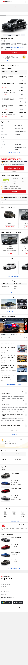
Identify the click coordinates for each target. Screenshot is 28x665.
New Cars (5, 572)
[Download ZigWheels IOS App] (18, 602)
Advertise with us (5, 584)
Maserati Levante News (15, 384)
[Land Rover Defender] (9, 215)
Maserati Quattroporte (16, 495)
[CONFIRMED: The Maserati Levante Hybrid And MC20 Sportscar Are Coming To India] (22, 368)
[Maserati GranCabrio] (5, 483)
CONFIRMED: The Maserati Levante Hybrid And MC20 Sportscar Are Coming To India (8, 367)
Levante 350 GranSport (7, 76)
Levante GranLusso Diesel (8, 98)
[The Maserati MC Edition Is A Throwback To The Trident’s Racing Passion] (22, 358)
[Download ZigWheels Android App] (6, 602)
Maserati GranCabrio (15, 480)
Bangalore (4, 459)
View (19, 35)
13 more (24, 307)
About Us (3, 581)
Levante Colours (16, 276)
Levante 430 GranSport (7, 105)
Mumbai (3, 462)
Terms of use (4, 589)
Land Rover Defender (9, 222)
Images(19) (13, 35)
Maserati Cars (10, 572)
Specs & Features (16, 152)
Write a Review (7, 40)
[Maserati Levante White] (9, 266)
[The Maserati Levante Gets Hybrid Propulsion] (22, 378)
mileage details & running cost (15, 292)
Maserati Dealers (15, 521)
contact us (4, 586)
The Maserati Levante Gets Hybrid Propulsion (7, 376)
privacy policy (5, 591)
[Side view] (19, 300)
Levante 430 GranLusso (7, 112)
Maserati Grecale (15, 473)
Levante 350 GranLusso (7, 90)
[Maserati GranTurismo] (5, 490)
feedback (3, 594)
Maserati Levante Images (15, 311)
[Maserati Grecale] (5, 475)
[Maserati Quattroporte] (5, 498)
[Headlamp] (19, 307)
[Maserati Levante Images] (14, 24)
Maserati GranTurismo (16, 488)
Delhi (3, 457)
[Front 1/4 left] (8, 304)
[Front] (19, 304)
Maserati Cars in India (15, 568)
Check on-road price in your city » (17, 47)
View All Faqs (14, 434)
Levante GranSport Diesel (8, 83)
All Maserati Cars (14, 504)
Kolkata (14, 516)
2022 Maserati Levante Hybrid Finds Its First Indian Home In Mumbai (8, 347)
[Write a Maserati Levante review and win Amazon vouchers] (14, 164)
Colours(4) (7, 35)
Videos (23, 35)
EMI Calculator (7, 441)
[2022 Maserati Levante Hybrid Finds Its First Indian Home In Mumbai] (22, 349)
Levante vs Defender (10, 226)
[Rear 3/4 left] (24, 300)
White (10, 273)
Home (2, 572)
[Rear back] (24, 304)
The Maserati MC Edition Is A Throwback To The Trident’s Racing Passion (8, 357)
